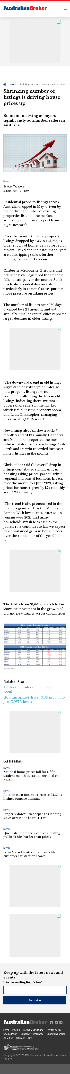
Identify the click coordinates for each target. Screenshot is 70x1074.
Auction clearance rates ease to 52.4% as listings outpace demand (32, 796)
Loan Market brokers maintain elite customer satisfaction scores (29, 854)
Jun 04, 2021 (11, 191)
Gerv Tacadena (15, 186)
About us (8, 1038)
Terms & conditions (33, 1030)
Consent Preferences (32, 1034)
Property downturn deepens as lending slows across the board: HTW (32, 815)
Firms (6, 1030)
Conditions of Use (56, 1034)
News (13, 84)
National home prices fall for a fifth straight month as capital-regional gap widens (31, 775)
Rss (30, 1038)
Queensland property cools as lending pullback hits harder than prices (31, 835)
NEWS (6, 767)
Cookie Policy (10, 1034)
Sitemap (20, 1038)
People (16, 1030)
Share (26, 191)
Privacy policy (54, 1030)
